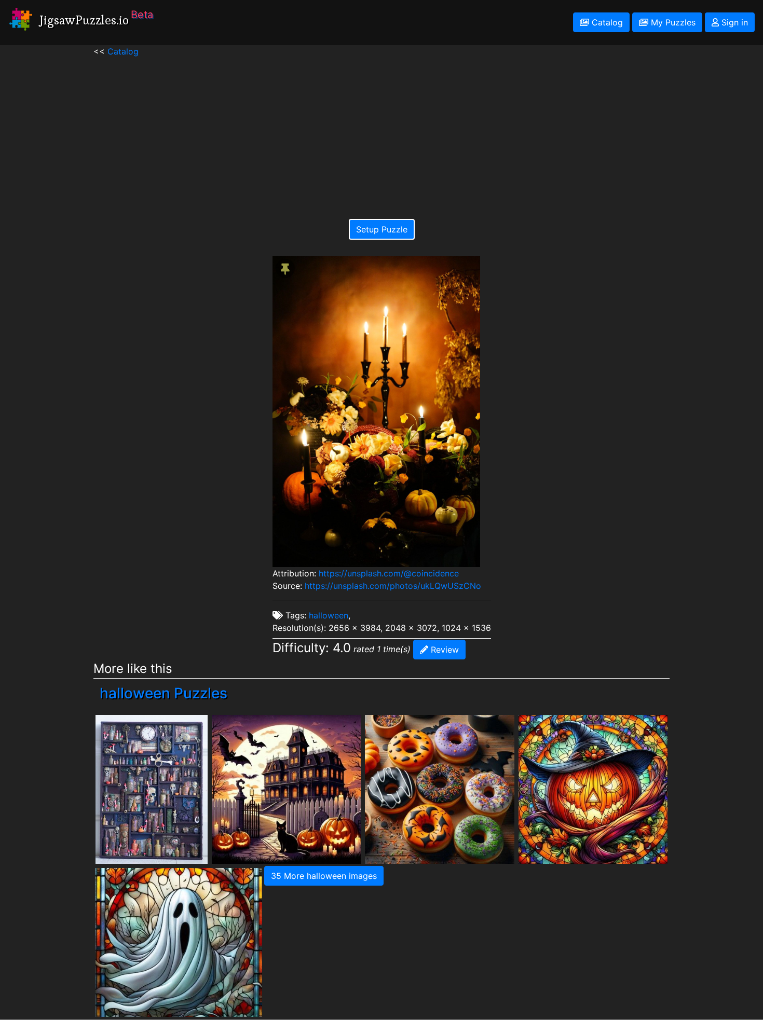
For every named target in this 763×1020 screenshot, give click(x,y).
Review (443, 649)
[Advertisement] (381, 130)
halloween (328, 615)
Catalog (606, 22)
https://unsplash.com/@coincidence (389, 573)
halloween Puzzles (163, 693)
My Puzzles (672, 22)
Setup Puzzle (381, 229)
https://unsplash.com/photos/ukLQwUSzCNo (393, 586)
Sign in (733, 22)
